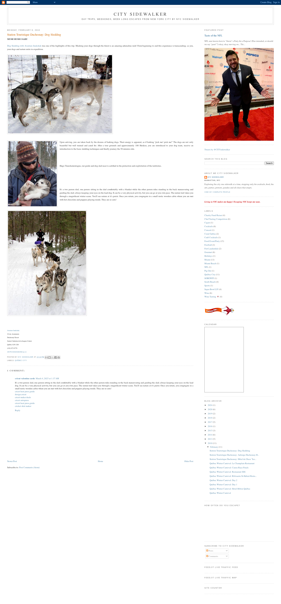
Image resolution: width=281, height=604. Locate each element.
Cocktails (208, 226)
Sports (207, 285)
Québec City (21, 360)
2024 (210, 405)
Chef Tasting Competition (215, 218)
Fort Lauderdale (211, 248)
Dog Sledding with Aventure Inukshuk (24, 45)
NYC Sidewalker (216, 177)
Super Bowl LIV (211, 289)
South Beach (210, 281)
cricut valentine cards (25, 378)
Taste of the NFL (213, 35)
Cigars (207, 222)
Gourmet (208, 252)
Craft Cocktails (211, 237)
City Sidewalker (140, 14)
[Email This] (46, 357)
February (214, 446)
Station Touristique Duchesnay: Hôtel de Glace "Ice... (233, 459)
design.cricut (20, 394)
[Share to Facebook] (55, 357)
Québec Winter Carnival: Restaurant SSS (227, 471)
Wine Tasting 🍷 (211, 296)
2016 (210, 426)
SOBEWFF (209, 278)
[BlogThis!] (49, 357)
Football (208, 244)
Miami (207, 259)
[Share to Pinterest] (58, 357)
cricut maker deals (23, 397)
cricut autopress (22, 400)
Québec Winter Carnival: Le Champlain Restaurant (232, 463)
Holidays (208, 255)
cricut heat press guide (25, 391)
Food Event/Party (212, 241)
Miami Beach (210, 263)
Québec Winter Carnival (220, 492)
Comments (213, 556)
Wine (206, 293)
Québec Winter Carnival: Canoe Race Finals (229, 467)
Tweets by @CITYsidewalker (217, 149)
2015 (210, 430)
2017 (210, 422)
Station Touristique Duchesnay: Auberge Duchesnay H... (234, 454)
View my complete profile (217, 192)
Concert (207, 230)
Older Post (188, 461)
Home (100, 461)
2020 (210, 409)
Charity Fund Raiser (213, 215)
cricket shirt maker (23, 406)
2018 (210, 417)
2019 (210, 413)
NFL (206, 266)
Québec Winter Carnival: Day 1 (223, 484)
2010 (210, 443)
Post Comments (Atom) (29, 467)
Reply (17, 410)
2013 (210, 438)
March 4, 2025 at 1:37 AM (47, 378)
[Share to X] (52, 357)
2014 (210, 434)
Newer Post (12, 461)
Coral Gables (210, 233)
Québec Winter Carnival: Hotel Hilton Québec (230, 488)
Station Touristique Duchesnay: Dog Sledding (230, 450)
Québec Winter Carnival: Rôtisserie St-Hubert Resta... (233, 476)
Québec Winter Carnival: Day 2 (223, 480)
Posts (210, 550)
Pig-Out (207, 270)
